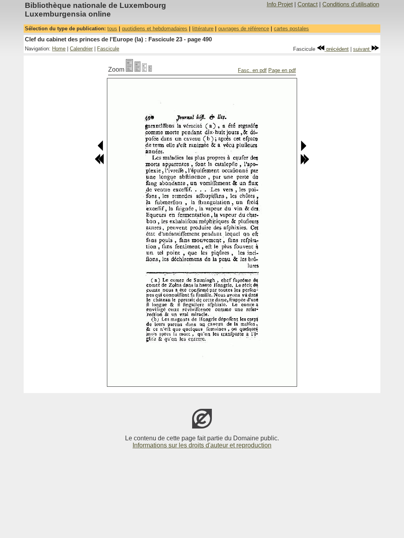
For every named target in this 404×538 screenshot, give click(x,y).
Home (58, 49)
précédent (337, 49)
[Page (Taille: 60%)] (144, 69)
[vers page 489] (100, 149)
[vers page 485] (99, 163)
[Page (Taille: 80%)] (137, 69)
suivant (362, 49)
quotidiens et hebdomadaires (154, 29)
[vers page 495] (304, 163)
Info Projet (280, 4)
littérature (202, 29)
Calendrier (81, 49)
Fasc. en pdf (252, 70)
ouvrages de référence (243, 29)
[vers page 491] (303, 149)
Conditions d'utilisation (350, 4)
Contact (307, 4)
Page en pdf (282, 70)
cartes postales (291, 29)
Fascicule (108, 49)
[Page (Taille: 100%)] (129, 69)
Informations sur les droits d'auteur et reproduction (202, 445)
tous (112, 29)
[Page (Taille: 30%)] (150, 69)
